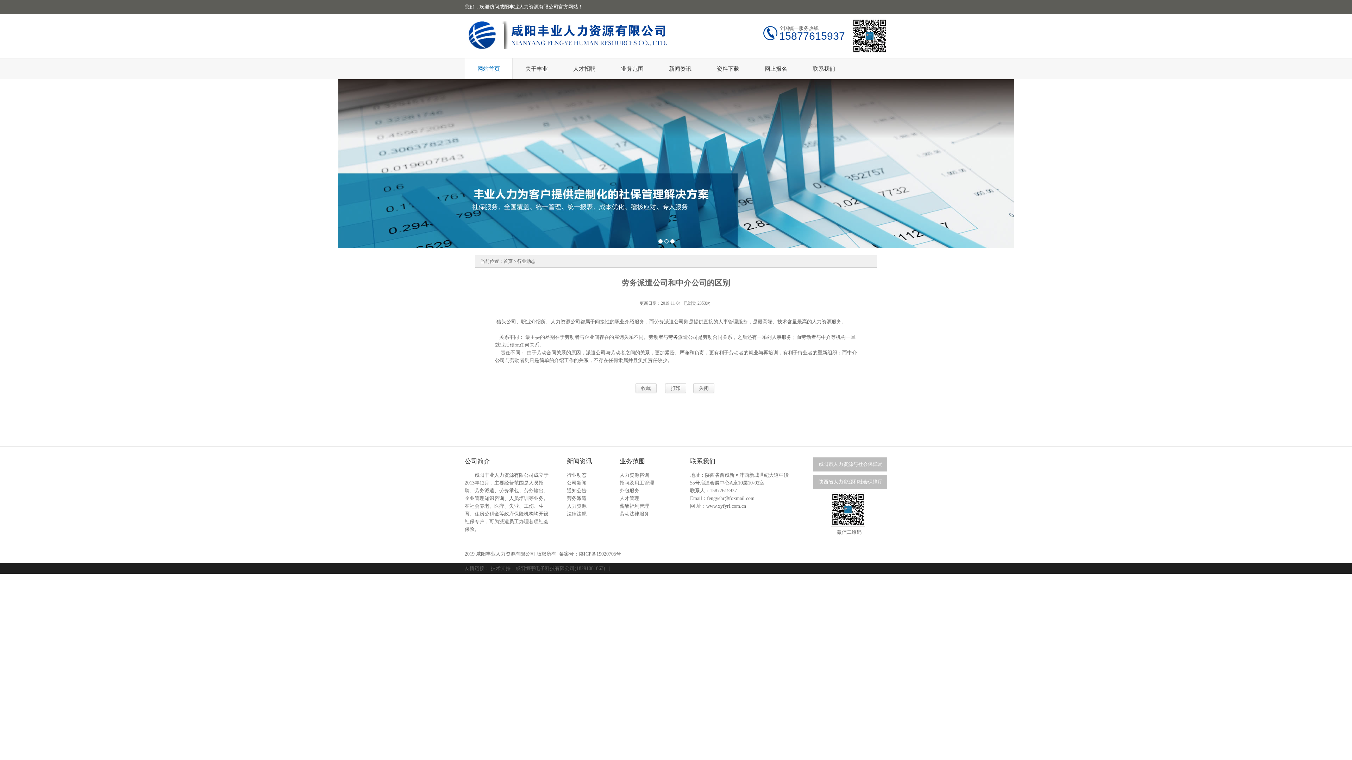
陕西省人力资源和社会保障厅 (851, 481)
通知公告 (577, 490)
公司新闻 (577, 483)
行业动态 (526, 261)
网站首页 (488, 69)
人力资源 (577, 506)
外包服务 (629, 490)
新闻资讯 (680, 69)
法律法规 (577, 514)
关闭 (704, 388)
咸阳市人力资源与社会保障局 (851, 464)
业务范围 (632, 69)
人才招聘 (584, 69)
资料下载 (728, 69)
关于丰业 (536, 69)
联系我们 (824, 69)
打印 (676, 388)
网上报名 (776, 69)
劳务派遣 (577, 498)
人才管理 (629, 498)
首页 (508, 261)
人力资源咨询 (634, 475)
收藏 (646, 388)
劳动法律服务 (634, 514)
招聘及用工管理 (637, 483)
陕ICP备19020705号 (600, 554)
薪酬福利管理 (634, 506)
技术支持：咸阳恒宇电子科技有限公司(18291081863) (548, 568)
